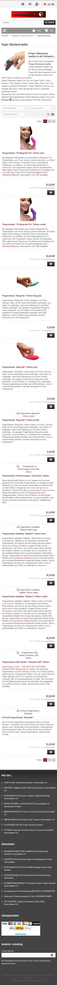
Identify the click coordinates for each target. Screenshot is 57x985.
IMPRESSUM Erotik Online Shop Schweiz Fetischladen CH (29, 820)
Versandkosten (50, 188)
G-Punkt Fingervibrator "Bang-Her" (18, 717)
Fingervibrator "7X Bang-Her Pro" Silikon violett (24, 224)
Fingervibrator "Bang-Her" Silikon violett (20, 420)
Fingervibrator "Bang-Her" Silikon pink (19, 367)
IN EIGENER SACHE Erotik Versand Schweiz (23, 825)
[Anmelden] (51, 955)
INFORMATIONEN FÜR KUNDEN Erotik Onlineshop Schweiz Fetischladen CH (26, 852)
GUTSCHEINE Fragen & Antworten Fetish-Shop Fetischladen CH (24, 902)
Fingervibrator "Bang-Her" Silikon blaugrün (22, 296)
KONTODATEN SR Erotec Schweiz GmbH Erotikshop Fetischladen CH (27, 797)
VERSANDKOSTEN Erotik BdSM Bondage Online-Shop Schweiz (27, 868)
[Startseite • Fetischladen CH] (28, 14)
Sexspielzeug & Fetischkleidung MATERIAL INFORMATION (29, 891)
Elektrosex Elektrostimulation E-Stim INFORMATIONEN (28, 896)
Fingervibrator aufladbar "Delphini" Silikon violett (24, 596)
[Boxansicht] (48, 114)
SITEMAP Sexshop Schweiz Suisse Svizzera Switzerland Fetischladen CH (28, 831)
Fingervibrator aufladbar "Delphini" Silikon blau (24, 534)
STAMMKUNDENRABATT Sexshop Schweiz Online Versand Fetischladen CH (29, 884)
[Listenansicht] (53, 114)
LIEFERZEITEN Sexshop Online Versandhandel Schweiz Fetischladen (28, 860)
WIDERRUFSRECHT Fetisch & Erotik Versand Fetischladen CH (29, 813)
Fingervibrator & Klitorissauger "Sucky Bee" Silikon (25, 476)
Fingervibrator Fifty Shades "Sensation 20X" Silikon (25, 662)
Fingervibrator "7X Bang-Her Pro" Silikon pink (23, 153)
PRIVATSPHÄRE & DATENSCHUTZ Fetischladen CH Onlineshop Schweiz (27, 805)
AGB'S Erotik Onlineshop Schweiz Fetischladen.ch (25, 783)
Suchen (49, 22)
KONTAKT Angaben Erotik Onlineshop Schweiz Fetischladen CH (30, 789)
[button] (15, 108)
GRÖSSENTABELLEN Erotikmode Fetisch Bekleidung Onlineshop (27, 876)
